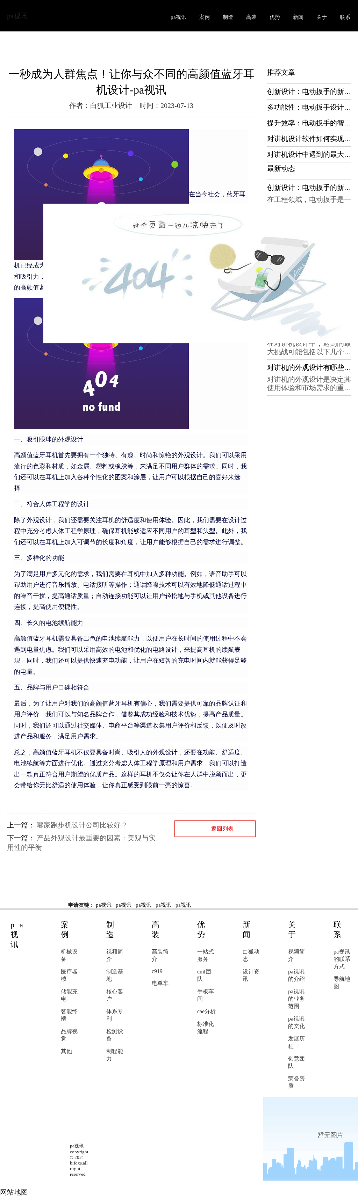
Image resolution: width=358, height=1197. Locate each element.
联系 (345, 17)
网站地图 (14, 1192)
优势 (275, 17)
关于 (321, 17)
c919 (157, 971)
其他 (66, 1051)
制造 (228, 17)
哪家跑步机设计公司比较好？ (82, 825)
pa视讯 (17, 16)
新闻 (298, 17)
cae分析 (206, 1011)
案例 (204, 17)
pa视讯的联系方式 (342, 959)
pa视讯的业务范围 (296, 998)
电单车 (160, 983)
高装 (251, 17)
